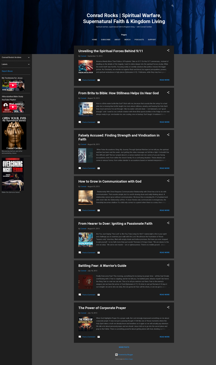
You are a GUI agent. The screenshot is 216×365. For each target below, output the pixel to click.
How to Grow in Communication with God (109, 181)
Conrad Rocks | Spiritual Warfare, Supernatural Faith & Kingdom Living (124, 18)
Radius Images (129, 359)
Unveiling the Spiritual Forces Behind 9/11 (110, 51)
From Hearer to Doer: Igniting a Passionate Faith (115, 223)
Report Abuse (7, 71)
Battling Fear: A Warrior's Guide (102, 266)
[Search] (172, 6)
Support (152, 40)
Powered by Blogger (125, 355)
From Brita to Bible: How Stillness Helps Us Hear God (118, 93)
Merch (127, 40)
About (117, 40)
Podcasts (139, 40)
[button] (168, 50)
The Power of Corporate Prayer (102, 308)
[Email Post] (98, 81)
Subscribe (105, 40)
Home (94, 40)
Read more (165, 80)
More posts (124, 347)
